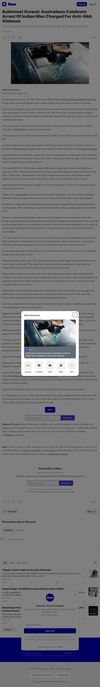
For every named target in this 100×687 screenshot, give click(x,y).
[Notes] (61, 365)
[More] (72, 365)
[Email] (50, 365)
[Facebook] (39, 365)
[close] (75, 315)
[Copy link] (28, 365)
